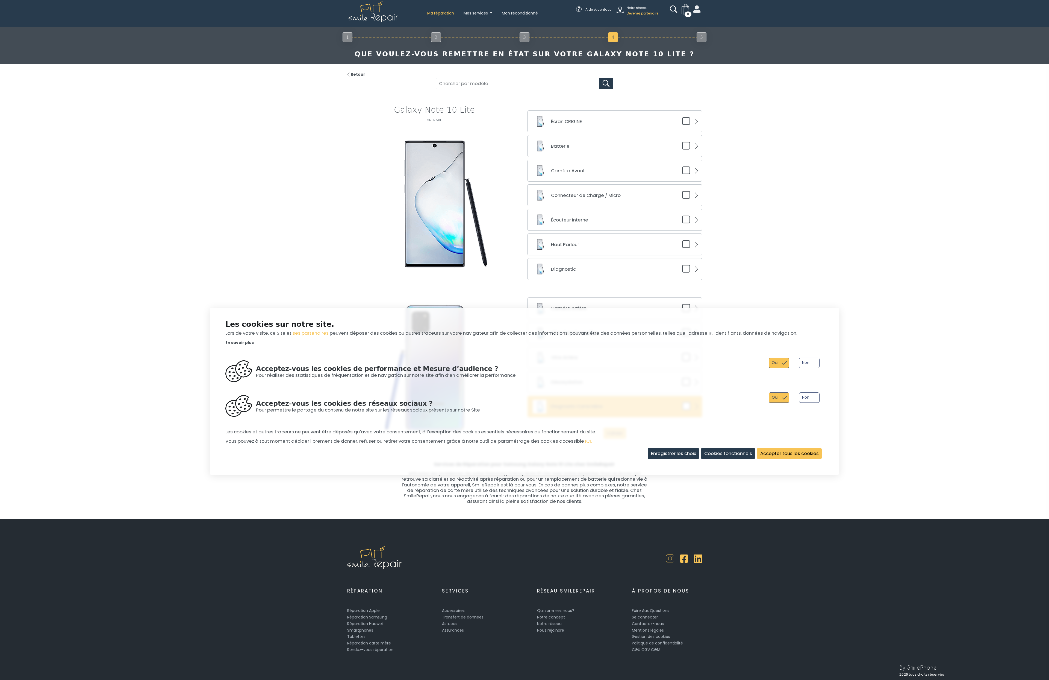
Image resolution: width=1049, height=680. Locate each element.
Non (805, 363)
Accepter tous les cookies (789, 453)
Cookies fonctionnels (728, 453)
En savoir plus (239, 343)
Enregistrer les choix (673, 453)
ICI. (588, 441)
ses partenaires (311, 333)
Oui (775, 363)
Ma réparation (440, 13)
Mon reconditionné (520, 13)
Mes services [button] (476, 13)
